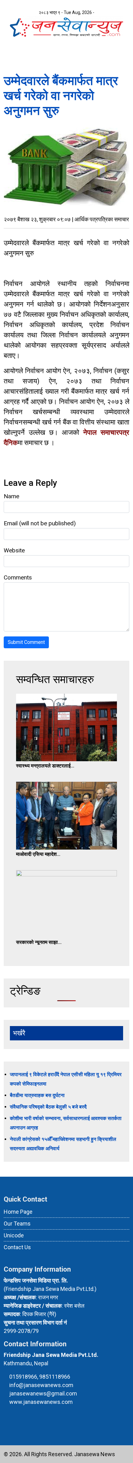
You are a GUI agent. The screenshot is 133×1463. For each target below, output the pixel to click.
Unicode (14, 1235)
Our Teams (17, 1223)
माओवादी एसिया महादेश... (38, 854)
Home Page (18, 1211)
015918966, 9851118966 (39, 1376)
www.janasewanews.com (41, 1402)
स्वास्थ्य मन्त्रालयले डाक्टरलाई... (45, 766)
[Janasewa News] (66, 26)
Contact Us (17, 1247)
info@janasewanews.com (41, 1385)
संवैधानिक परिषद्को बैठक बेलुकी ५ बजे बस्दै (48, 1107)
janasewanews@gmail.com (43, 1393)
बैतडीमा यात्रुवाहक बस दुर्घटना (37, 1095)
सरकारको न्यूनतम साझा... (39, 942)
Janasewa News (94, 1454)
